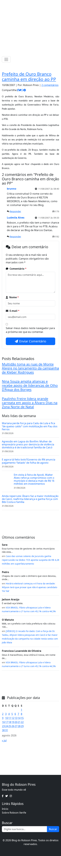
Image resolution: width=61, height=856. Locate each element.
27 (16, 726)
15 (22, 718)
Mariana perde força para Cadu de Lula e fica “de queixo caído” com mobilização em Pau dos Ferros (29, 426)
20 (16, 722)
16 (3, 722)
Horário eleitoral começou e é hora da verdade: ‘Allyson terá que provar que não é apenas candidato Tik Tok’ (29, 587)
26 (12, 726)
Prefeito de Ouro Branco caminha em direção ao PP (29, 76)
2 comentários (49, 85)
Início (5, 809)
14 (19, 718)
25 (9, 726)
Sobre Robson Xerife (14, 812)
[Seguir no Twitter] (29, 3)
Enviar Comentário (32, 341)
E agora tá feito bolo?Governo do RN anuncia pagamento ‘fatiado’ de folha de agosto (28, 461)
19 (12, 722)
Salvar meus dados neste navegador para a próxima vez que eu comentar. (30, 330)
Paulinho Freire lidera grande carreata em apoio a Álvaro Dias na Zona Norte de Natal (29, 402)
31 (6, 730)
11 (9, 718)
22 (22, 722)
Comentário (18, 268)
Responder (15, 211)
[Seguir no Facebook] (25, 3)
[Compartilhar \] (18, 90)
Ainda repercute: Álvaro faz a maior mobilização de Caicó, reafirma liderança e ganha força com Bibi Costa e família (30, 499)
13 (16, 718)
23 (3, 726)
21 (19, 722)
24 (6, 726)
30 (3, 730)
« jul (4, 740)
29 (22, 726)
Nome (14, 297)
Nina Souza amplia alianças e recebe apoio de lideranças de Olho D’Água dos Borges (30, 385)
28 (19, 726)
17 (6, 722)
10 (6, 718)
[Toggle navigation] (6, 59)
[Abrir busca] (58, 59)
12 (12, 718)
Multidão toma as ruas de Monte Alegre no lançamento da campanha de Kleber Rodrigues (30, 368)
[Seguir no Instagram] (34, 3)
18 (9, 722)
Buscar (53, 829)
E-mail (14, 311)
